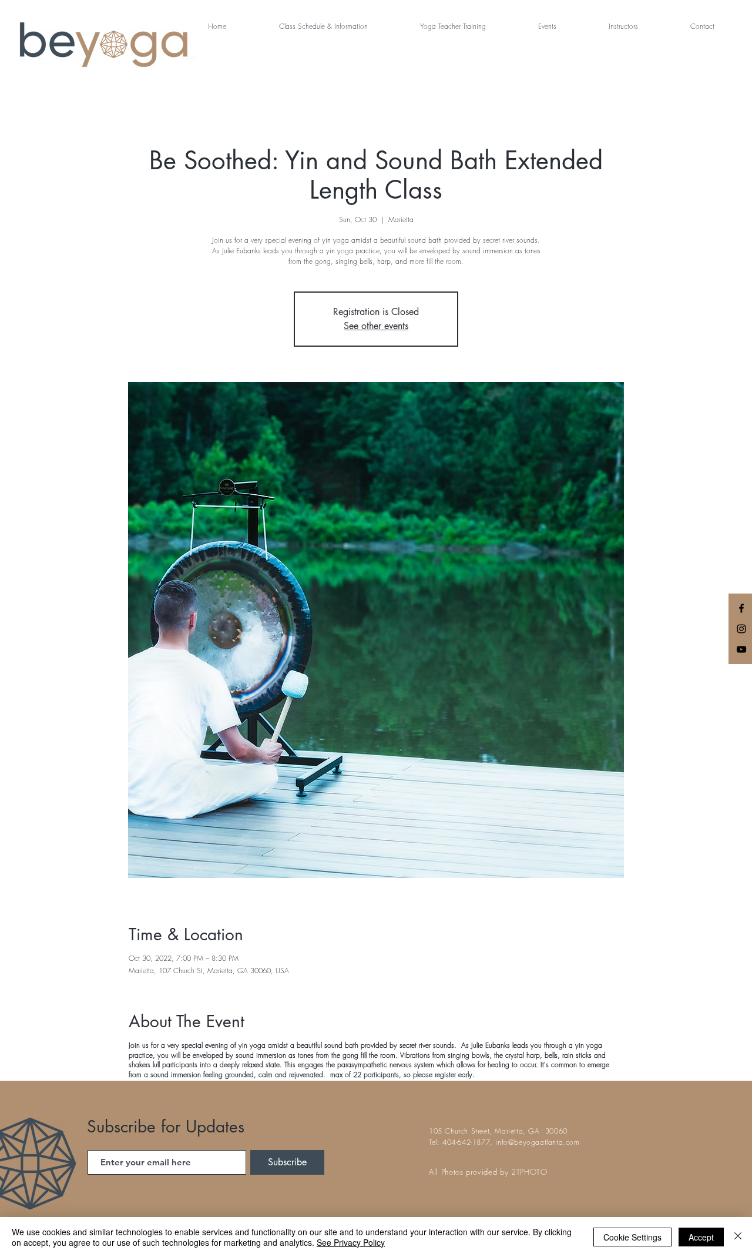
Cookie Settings (632, 1237)
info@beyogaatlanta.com (537, 1142)
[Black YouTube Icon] (741, 649)
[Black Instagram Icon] (741, 629)
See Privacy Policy (351, 1242)
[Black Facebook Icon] (741, 608)
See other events (376, 326)
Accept (701, 1237)
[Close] (738, 1237)
